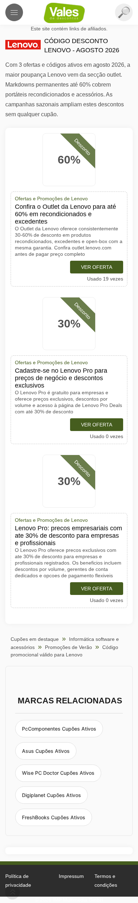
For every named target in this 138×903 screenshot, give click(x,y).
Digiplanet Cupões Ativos (51, 795)
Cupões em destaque (35, 639)
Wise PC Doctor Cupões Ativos (58, 773)
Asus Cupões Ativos (46, 751)
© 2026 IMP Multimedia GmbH (69, 900)
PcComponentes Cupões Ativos (59, 729)
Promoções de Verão (68, 647)
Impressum (71, 876)
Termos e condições (105, 880)
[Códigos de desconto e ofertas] (69, 12)
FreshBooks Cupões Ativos (53, 817)
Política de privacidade (18, 880)
